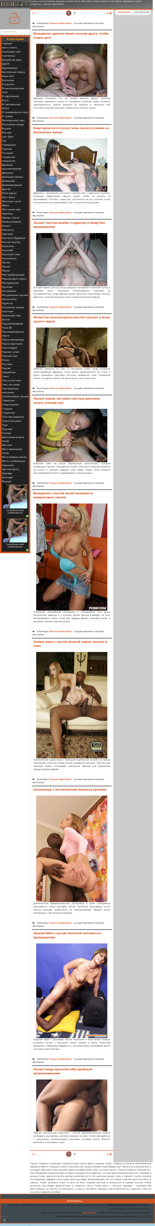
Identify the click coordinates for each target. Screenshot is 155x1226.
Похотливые (9, 348)
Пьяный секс (10, 356)
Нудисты (7, 303)
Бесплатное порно (13, 72)
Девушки (7, 173)
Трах (5, 425)
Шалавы (7, 473)
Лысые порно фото (61, 23)
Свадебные (9, 372)
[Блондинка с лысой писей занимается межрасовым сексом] (71, 557)
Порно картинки (12, 344)
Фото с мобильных (13, 461)
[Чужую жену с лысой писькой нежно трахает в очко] (71, 705)
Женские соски (11, 201)
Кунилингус (9, 258)
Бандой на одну (11, 60)
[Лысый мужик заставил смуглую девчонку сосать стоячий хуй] (71, 435)
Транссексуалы (11, 421)
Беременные (9, 68)
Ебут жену (8, 197)
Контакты (74, 1201)
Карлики (7, 234)
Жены (5, 205)
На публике (9, 291)
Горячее (7, 149)
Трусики (7, 429)
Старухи (7, 409)
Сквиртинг (8, 401)
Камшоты (8, 230)
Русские (7, 364)
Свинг (5, 376)
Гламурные (9, 145)
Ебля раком (9, 193)
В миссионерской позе (13, 90)
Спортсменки (10, 405)
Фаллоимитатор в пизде (13, 439)
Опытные (7, 312)
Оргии (6, 320)
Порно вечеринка (13, 340)
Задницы (7, 214)
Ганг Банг (8, 137)
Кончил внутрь (11, 242)
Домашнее (8, 181)
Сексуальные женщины (10, 391)
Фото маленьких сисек (12, 451)
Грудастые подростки (8, 159)
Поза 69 (7, 328)
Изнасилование (11, 222)
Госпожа (7, 153)
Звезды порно (10, 218)
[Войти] (14, 18)
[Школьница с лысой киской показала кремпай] (71, 849)
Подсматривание (12, 324)
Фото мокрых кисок (14, 457)
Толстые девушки (13, 417)
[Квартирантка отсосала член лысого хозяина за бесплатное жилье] (71, 165)
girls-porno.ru (89, 1213)
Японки (6, 482)
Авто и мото (9, 48)
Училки (6, 433)
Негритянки (9, 299)
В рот (5, 100)
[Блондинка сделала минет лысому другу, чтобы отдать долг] (71, 70)
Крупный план (11, 254)
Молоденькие (10, 283)
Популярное (124, 12)
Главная (7, 44)
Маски (6, 271)
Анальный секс (11, 52)
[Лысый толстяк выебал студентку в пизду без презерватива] (71, 259)
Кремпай (7, 250)
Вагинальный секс (13, 120)
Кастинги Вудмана (13, 238)
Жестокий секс (11, 210)
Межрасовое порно (14, 279)
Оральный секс (11, 316)
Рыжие (6, 368)
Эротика (7, 477)
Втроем (6, 133)
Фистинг (7, 445)
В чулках (7, 116)
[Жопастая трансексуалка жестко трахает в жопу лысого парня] (71, 347)
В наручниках (10, 96)
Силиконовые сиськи (15, 397)
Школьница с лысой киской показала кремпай (69, 789)
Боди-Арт (8, 76)
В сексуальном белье (11, 106)
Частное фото (10, 469)
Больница (8, 80)
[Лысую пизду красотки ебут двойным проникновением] (71, 1106)
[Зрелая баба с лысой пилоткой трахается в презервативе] (71, 990)
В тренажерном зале (15, 112)
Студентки (8, 413)
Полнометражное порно (13, 334)
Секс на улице (11, 385)
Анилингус (8, 56)
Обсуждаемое (142, 12)
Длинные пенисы (12, 177)
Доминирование (12, 185)
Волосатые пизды (13, 125)
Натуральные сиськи (15, 295)
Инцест (6, 226)
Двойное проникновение (11, 167)
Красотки (8, 246)
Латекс (6, 263)
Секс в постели (11, 381)
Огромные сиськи (13, 307)
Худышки (8, 465)
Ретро (5, 360)
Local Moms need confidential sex (15, 511)
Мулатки (7, 287)
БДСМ (5, 64)
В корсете (8, 84)
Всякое (6, 129)
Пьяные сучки (10, 352)
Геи (4, 141)
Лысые (6, 267)
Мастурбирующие (13, 275)
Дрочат (6, 189)
